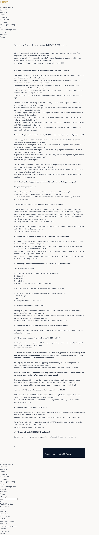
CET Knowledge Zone (8, 30)
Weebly (68, 454)
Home (2, 5)
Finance (3, 15)
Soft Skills (4, 10)
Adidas (2, 37)
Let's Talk (3, 22)
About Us (4, 27)
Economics (4, 17)
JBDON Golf (5, 20)
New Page (4, 35)
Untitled (3, 32)
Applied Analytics (7, 7)
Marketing (3, 12)
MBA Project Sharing (7, 25)
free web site (57, 454)
